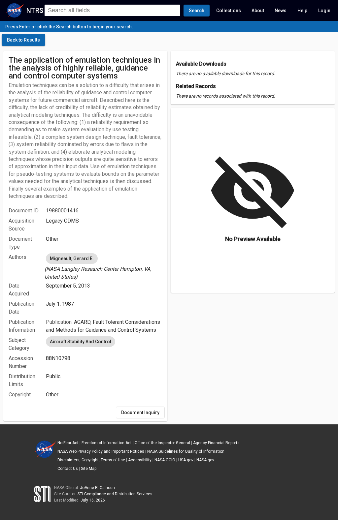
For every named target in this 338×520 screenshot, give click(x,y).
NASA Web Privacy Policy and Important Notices (100, 451)
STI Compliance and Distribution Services (115, 494)
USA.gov (185, 460)
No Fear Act (68, 443)
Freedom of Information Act (107, 443)
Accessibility (140, 460)
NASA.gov (205, 460)
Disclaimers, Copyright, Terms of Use (91, 460)
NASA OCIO (164, 460)
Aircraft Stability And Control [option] (80, 341)
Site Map (88, 468)
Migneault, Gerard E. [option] (72, 258)
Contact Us (67, 468)
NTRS (34, 11)
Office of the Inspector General (162, 443)
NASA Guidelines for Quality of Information (185, 451)
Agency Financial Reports (216, 443)
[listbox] (104, 266)
